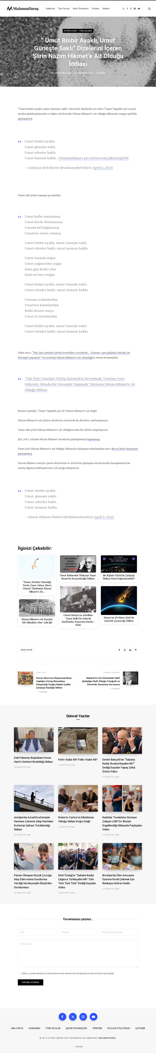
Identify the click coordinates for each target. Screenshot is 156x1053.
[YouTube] (93, 1017)
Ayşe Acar (26, 650)
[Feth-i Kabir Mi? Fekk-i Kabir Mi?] (78, 740)
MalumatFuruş (107, 1038)
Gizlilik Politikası (118, 1028)
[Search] (148, 8)
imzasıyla (132, 448)
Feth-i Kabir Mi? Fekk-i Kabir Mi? (77, 759)
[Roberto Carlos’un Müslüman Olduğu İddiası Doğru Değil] (78, 798)
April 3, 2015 (104, 517)
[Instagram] (83, 1017)
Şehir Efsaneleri (76, 1028)
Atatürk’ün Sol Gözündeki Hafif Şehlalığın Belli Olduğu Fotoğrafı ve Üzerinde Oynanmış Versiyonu (101, 681)
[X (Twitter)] (73, 1017)
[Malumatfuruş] (22, 8)
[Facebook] (119, 649)
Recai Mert (118, 448)
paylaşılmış (25, 453)
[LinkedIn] (130, 649)
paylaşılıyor (25, 118)
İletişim (140, 1028)
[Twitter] (124, 649)
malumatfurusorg (61, 73)
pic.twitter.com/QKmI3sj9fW (106, 158)
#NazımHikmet (71, 158)
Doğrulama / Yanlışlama (78, 31)
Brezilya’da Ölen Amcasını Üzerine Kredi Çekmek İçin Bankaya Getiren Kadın (118, 879)
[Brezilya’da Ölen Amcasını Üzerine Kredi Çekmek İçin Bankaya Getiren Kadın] (122, 856)
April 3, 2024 (102, 167)
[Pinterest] (135, 649)
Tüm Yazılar (53, 1028)
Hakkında (34, 1028)
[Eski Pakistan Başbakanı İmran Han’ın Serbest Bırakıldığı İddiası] (34, 739)
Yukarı (79, 1047)
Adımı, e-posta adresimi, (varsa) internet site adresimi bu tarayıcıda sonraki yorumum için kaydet (68, 973)
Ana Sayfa (17, 1028)
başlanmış (93, 439)
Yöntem (97, 1028)
